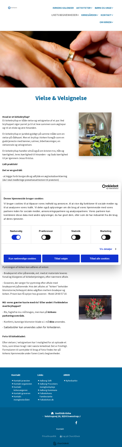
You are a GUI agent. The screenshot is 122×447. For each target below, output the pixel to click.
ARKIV (67, 374)
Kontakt (106, 15)
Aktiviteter (83, 7)
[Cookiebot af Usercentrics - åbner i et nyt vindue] (104, 187)
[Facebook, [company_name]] (76, 422)
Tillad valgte (61, 258)
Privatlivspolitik (49, 436)
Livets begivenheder (64, 15)
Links (40, 374)
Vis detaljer (106, 249)
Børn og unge (103, 7)
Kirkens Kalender (63, 7)
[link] (84, 8)
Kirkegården (88, 15)
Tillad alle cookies (99, 258)
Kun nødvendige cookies (22, 258)
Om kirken (105, 22)
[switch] (46, 237)
